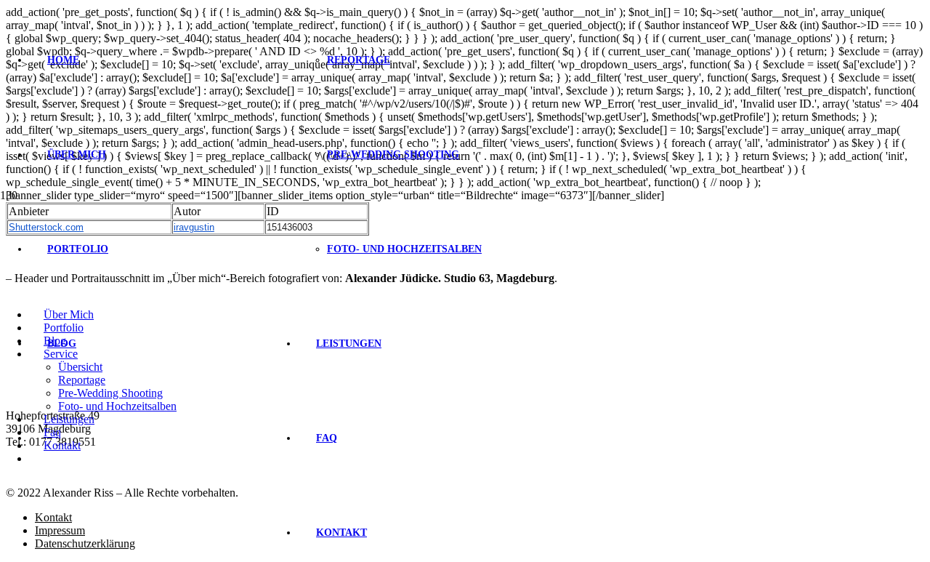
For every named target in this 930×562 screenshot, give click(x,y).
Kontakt (53, 517)
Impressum (60, 530)
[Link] (197, 295)
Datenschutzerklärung (85, 543)
